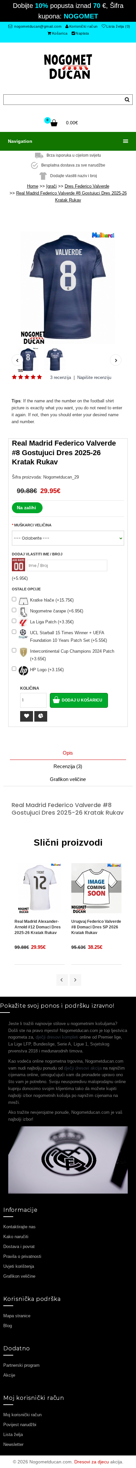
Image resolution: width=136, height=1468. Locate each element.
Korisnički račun (83, 26)
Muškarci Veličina (32, 525)
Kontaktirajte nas (19, 1226)
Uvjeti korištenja (18, 1266)
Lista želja (13, 1434)
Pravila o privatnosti (22, 1256)
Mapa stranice (16, 1315)
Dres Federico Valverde (87, 186)
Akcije (9, 1375)
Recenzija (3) (67, 766)
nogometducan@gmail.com (37, 26)
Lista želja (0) (118, 26)
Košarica (60, 33)
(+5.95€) (20, 578)
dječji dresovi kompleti (57, 1037)
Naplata (82, 33)
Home (32, 186)
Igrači (51, 186)
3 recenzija (60, 377)
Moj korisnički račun (22, 1414)
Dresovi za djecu (91, 1461)
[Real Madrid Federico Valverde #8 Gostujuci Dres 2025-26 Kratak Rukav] (68, 288)
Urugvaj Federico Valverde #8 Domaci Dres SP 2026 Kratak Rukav (96, 927)
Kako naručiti (15, 1236)
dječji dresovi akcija (83, 1068)
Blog (7, 1325)
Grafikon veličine (68, 779)
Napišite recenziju (94, 377)
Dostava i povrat (19, 1246)
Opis (68, 753)
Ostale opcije (26, 589)
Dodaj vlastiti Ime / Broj (37, 554)
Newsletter (13, 1444)
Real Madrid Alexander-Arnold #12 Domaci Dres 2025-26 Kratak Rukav (38, 927)
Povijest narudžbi (19, 1424)
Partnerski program (21, 1365)
